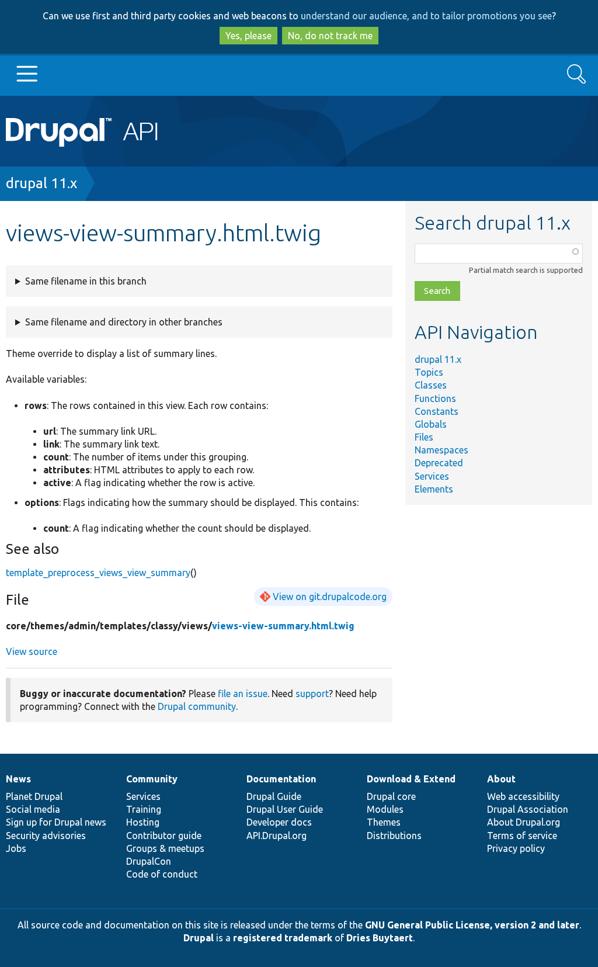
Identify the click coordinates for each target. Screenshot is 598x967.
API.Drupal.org (276, 835)
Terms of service (522, 835)
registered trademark (282, 938)
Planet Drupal (34, 796)
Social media (33, 809)
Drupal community (197, 706)
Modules (385, 809)
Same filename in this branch (86, 281)
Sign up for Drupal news (56, 822)
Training (143, 809)
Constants (436, 411)
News (18, 779)
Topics (429, 372)
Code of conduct (161, 874)
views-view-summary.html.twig (283, 626)
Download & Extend (411, 779)
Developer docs (279, 822)
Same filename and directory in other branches (123, 322)
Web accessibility (523, 796)
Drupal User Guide (284, 809)
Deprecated (439, 462)
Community (152, 779)
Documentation (281, 779)
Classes (431, 385)
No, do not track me (330, 35)
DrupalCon (148, 861)
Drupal (198, 938)
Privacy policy (516, 848)
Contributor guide (163, 835)
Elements (434, 489)
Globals (431, 424)
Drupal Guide (273, 796)
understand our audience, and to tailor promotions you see (426, 16)
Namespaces (441, 450)
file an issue (242, 693)
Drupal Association (527, 809)
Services (432, 476)
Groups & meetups (165, 848)
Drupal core (391, 796)
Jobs (16, 848)
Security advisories (46, 835)
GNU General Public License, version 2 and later (472, 925)
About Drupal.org (523, 822)
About (501, 779)
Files (424, 437)
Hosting (142, 822)
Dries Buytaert (379, 938)
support (312, 693)
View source (31, 651)
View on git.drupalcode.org (330, 596)
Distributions (394, 835)
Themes (384, 822)
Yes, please (248, 35)
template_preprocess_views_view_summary (98, 572)
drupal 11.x (41, 183)
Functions (435, 398)
